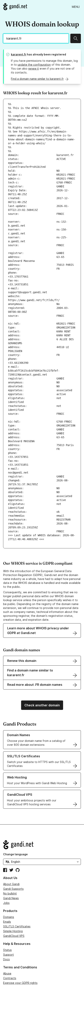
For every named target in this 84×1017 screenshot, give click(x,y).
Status (7, 950)
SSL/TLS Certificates (16, 926)
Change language (15, 854)
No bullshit (10, 893)
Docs (6, 959)
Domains (8, 917)
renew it (33, 68)
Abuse (7, 973)
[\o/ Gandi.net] (42, 844)
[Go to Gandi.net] (15, 6)
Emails (7, 921)
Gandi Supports (13, 888)
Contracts (9, 978)
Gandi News (11, 898)
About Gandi (11, 884)
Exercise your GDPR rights (20, 982)
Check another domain (42, 705)
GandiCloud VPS (13, 935)
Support (8, 954)
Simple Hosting (13, 931)
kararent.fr (18, 54)
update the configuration (34, 64)
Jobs (6, 903)
